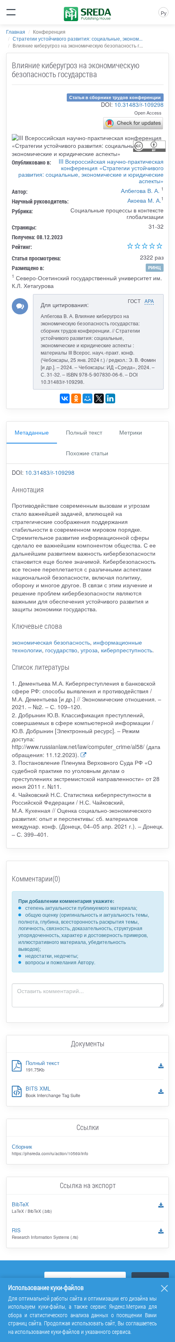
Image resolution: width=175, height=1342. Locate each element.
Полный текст (84, 432)
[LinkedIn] (110, 398)
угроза (89, 650)
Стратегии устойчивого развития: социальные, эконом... (77, 38)
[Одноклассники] (76, 398)
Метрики (130, 432)
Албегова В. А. (140, 190)
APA (149, 300)
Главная (15, 31)
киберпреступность (126, 650)
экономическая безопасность (51, 642)
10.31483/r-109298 (139, 104)
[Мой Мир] (87, 398)
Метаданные (32, 432)
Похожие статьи (87, 453)
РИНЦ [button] (154, 267)
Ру (163, 12)
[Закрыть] (164, 1288)
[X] (99, 398)
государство (61, 650)
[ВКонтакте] (65, 398)
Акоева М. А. (144, 200)
